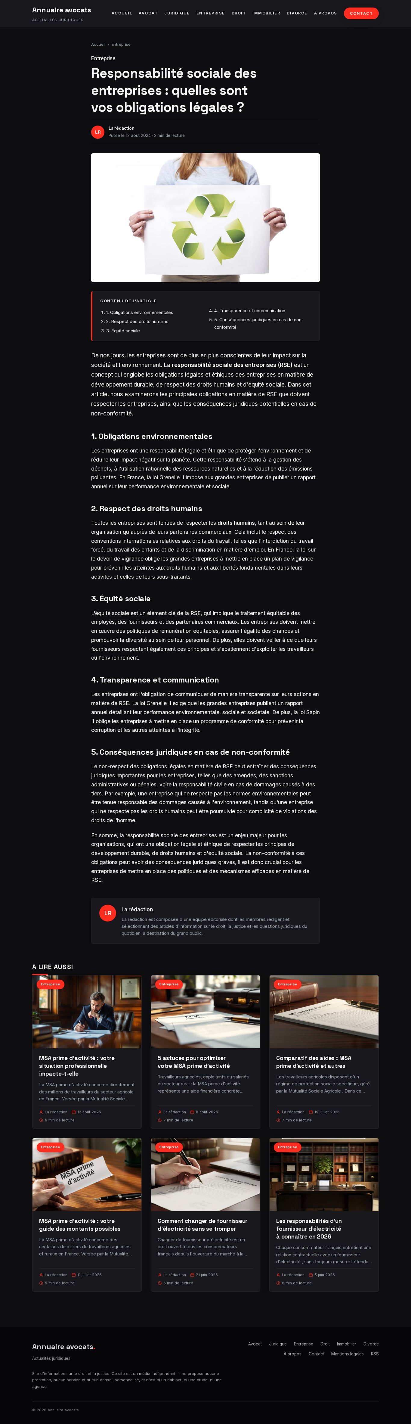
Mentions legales (347, 1353)
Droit (239, 13)
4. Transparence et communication (249, 310)
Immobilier (266, 13)
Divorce (297, 13)
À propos (325, 13)
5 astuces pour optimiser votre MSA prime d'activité (194, 1062)
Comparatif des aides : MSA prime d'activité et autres (313, 1062)
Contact (361, 13)
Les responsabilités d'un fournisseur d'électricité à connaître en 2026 (308, 1228)
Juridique (177, 13)
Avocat (148, 13)
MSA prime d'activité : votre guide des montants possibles (80, 1225)
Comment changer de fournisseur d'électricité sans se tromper (202, 1225)
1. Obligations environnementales (139, 312)
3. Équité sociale (123, 330)
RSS (375, 1353)
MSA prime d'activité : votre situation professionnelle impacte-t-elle (77, 1065)
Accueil (122, 13)
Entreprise (210, 13)
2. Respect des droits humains (137, 321)
